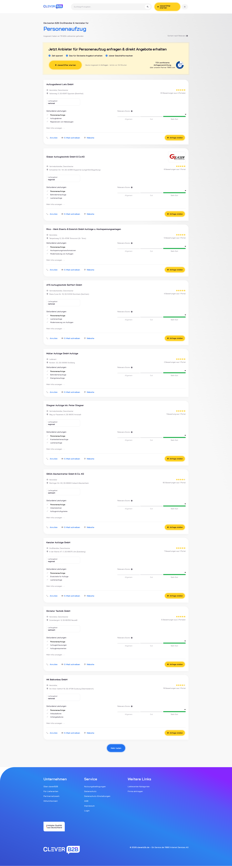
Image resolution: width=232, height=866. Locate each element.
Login (87, 810)
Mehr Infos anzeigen (54, 128)
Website (90, 137)
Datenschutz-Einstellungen (97, 796)
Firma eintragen (135, 791)
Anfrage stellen (176, 138)
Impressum (89, 806)
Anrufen (54, 137)
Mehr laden (116, 748)
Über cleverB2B (51, 786)
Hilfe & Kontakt (51, 801)
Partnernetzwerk (51, 796)
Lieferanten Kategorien (139, 786)
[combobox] (109, 7)
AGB (86, 801)
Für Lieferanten (51, 791)
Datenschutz (90, 791)
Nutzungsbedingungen (95, 786)
